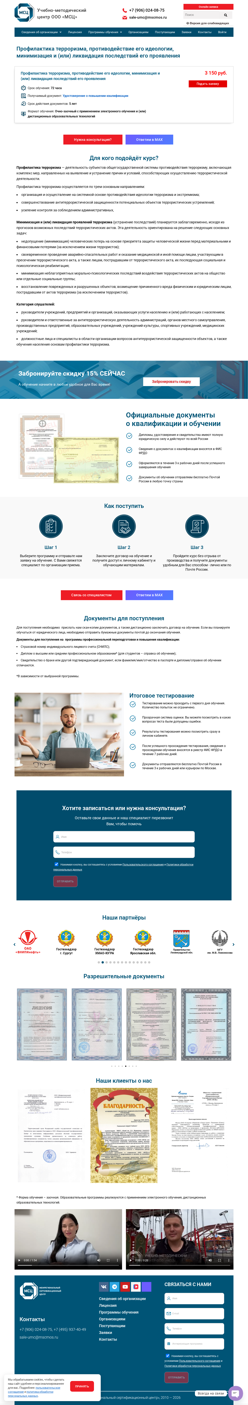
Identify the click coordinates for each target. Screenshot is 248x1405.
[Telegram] (114, 1287)
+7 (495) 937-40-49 (70, 1329)
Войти (222, 32)
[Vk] (104, 1287)
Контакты (205, 32)
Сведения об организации (40, 32)
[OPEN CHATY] (235, 1393)
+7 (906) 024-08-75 (36, 1329)
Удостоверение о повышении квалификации (95, 96)
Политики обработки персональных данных (192, 1365)
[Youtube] (125, 1287)
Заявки (186, 32)
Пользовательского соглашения (143, 864)
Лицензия (75, 32)
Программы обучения (103, 32)
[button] (208, 7)
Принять (82, 1386)
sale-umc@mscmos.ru (39, 1337)
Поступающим (165, 32)
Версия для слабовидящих (209, 23)
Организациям (138, 32)
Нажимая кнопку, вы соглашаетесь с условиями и (193, 1360)
